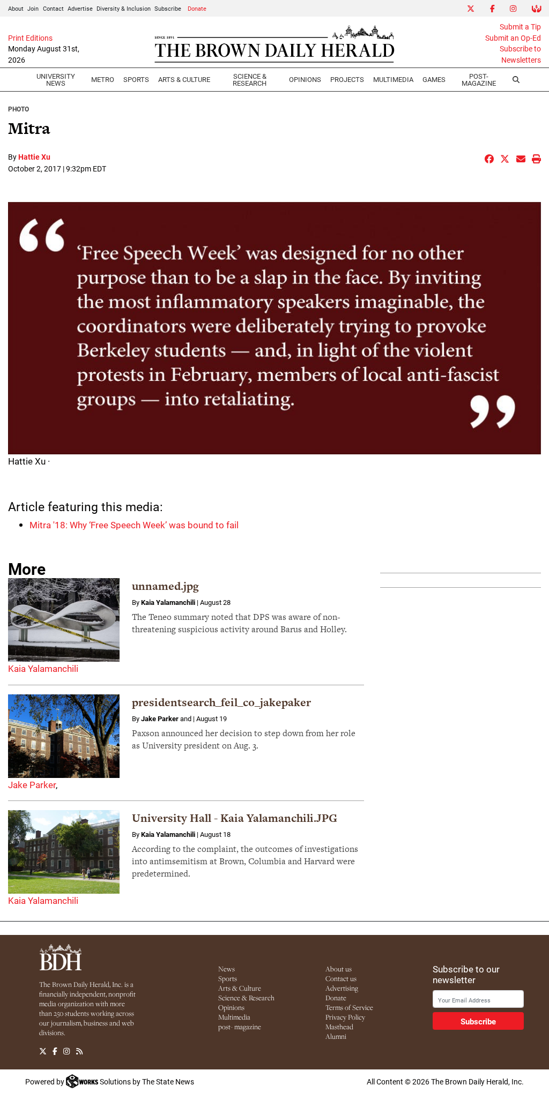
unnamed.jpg (165, 586)
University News (55, 79)
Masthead (339, 1026)
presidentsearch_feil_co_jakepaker (221, 702)
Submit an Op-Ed (513, 38)
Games (434, 79)
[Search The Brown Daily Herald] (516, 80)
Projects (347, 79)
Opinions (231, 1007)
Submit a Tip (520, 27)
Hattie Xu (34, 157)
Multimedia (393, 79)
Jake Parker (32, 784)
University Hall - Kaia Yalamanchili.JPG (234, 818)
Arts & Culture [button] (184, 79)
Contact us (341, 978)
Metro (102, 79)
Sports (136, 79)
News (226, 969)
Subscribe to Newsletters (520, 54)
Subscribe (167, 8)
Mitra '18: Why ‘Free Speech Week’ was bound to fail (134, 525)
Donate (197, 8)
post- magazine (239, 1026)
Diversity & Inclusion (124, 8)
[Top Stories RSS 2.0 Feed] (79, 1051)
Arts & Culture (239, 988)
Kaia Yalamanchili (43, 668)
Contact (53, 8)
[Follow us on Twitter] (43, 1051)
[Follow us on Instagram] (66, 1051)
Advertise (80, 8)
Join (33, 8)
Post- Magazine (479, 79)
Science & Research (249, 79)
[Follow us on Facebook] (55, 1051)
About (16, 8)
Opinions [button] (305, 79)
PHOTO (18, 108)
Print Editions (30, 38)
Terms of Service (349, 1007)
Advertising (341, 988)
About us (338, 969)
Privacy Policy (345, 1017)
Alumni (335, 1036)
